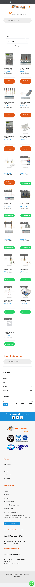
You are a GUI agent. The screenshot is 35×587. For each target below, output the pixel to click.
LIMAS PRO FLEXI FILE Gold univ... (25, 236)
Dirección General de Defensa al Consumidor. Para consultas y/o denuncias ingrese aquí (17, 518)
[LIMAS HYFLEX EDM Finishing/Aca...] (9, 161)
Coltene (5, 386)
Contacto (6, 498)
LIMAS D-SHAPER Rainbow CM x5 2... (8, 69)
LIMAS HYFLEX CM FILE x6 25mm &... (24, 269)
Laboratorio (7, 468)
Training (6, 494)
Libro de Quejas (8, 508)
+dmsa (5, 378)
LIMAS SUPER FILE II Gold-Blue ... (25, 69)
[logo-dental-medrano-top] (18, 5)
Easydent (5, 390)
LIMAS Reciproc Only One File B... (25, 103)
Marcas (6, 471)
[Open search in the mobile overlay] (17, 20)
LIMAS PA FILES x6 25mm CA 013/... (8, 204)
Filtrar (5, 404)
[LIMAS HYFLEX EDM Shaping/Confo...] (25, 127)
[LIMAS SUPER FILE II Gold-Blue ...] (25, 60)
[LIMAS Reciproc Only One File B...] (25, 93)
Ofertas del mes (9, 475)
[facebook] (13, 417)
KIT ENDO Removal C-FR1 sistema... (25, 301)
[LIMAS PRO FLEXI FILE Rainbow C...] (9, 127)
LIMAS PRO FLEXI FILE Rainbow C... (9, 137)
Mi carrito (7, 478)
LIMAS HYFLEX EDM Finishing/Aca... (8, 171)
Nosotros (6, 491)
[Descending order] (27, 37)
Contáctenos (27, 183)
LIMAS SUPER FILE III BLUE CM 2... (25, 204)
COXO (4, 382)
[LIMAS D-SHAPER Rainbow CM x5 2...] (9, 60)
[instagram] (17, 417)
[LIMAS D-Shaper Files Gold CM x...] (9, 93)
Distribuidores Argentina (11, 505)
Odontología (7, 464)
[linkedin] (21, 417)
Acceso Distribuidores (19, 14)
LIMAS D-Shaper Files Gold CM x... (9, 103)
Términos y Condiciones (11, 512)
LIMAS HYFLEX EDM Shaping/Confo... (25, 137)
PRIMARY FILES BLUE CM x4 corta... (9, 333)
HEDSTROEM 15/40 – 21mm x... (24, 171)
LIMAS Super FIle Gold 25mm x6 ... (9, 236)
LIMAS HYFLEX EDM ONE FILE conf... (8, 301)
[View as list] (19, 46)
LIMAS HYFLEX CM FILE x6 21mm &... (8, 269)
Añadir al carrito (9, 81)
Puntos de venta (9, 501)
